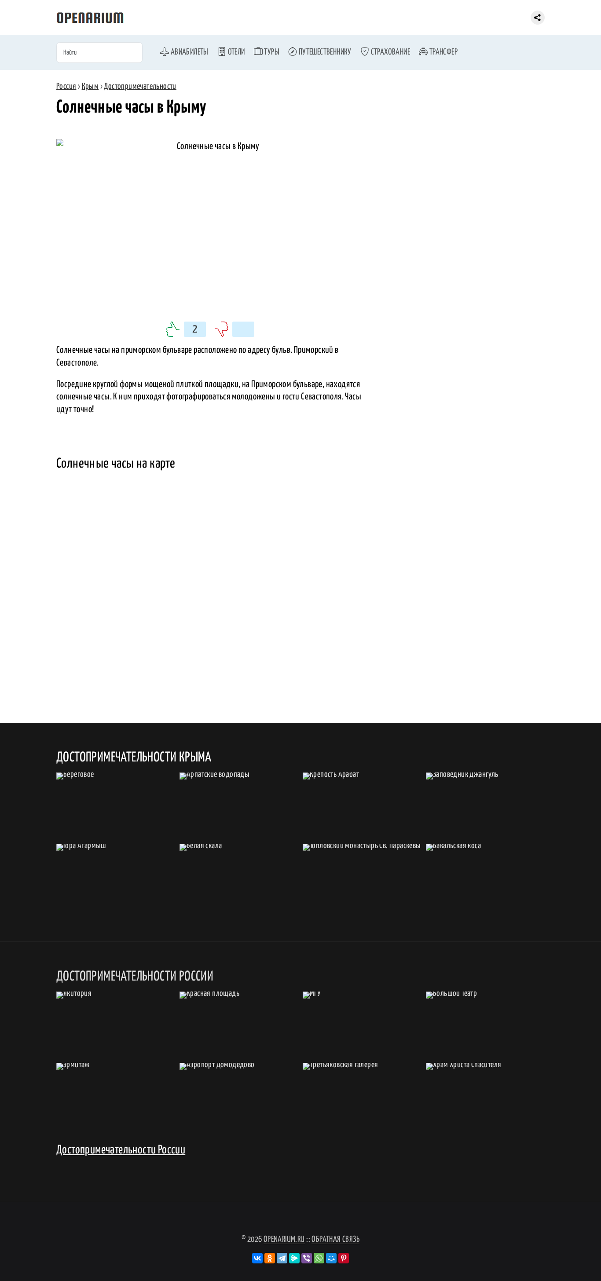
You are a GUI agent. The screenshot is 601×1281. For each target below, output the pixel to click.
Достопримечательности (140, 86)
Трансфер (443, 52)
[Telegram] (282, 1258)
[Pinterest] (343, 1258)
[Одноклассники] (269, 1258)
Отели (235, 52)
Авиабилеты (188, 52)
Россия (66, 86)
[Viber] (306, 1258)
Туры (271, 52)
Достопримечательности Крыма (134, 757)
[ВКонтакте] (257, 1258)
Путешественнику (324, 52)
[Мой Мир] (331, 1258)
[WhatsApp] (319, 1258)
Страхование (389, 52)
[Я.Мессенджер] (294, 1258)
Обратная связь (335, 1239)
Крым (90, 86)
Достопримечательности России (120, 1150)
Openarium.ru (284, 1239)
